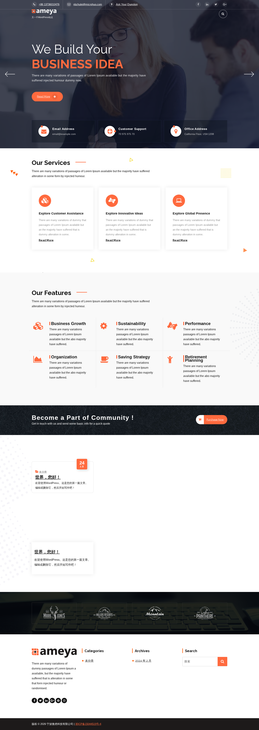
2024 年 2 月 (143, 660)
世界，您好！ (48, 477)
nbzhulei (45, 543)
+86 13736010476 (49, 4)
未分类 (43, 471)
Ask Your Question (127, 4)
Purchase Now (215, 419)
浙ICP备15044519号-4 (88, 724)
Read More (43, 96)
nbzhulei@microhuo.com (87, 4)
